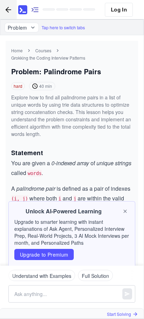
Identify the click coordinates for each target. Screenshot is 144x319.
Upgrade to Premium (44, 254)
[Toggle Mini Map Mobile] (35, 9)
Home (17, 50)
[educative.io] (22, 9)
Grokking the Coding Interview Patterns (48, 58)
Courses (43, 50)
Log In (119, 9)
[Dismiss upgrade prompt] (125, 211)
